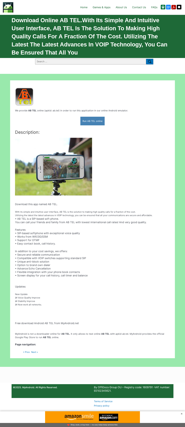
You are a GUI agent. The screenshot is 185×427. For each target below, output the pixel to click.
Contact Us (139, 7)
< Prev (26, 352)
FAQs (154, 7)
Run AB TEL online (92, 121)
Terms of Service (103, 401)
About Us (121, 7)
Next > (34, 352)
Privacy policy (101, 405)
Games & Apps (101, 7)
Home (83, 7)
